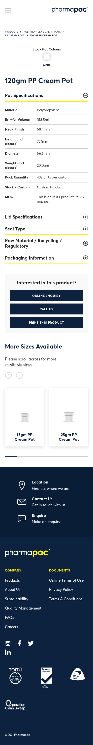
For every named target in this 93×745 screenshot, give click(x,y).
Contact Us (42, 498)
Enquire (39, 515)
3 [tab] (35, 456)
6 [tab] (70, 456)
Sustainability (16, 598)
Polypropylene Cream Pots (42, 31)
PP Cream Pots (15, 35)
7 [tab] (82, 456)
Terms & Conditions (66, 598)
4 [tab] (47, 456)
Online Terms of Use (66, 580)
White (46, 65)
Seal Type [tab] (15, 229)
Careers (11, 626)
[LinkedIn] (8, 653)
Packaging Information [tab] (29, 258)
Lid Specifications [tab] (23, 217)
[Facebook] (19, 644)
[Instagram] (8, 644)
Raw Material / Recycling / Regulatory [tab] (33, 243)
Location (40, 481)
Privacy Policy (61, 589)
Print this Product (46, 322)
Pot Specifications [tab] (24, 95)
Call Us (47, 309)
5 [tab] (58, 456)
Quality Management (23, 608)
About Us (13, 589)
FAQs (9, 617)
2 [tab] (23, 456)
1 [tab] (11, 456)
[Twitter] (31, 644)
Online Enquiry (46, 296)
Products (11, 31)
